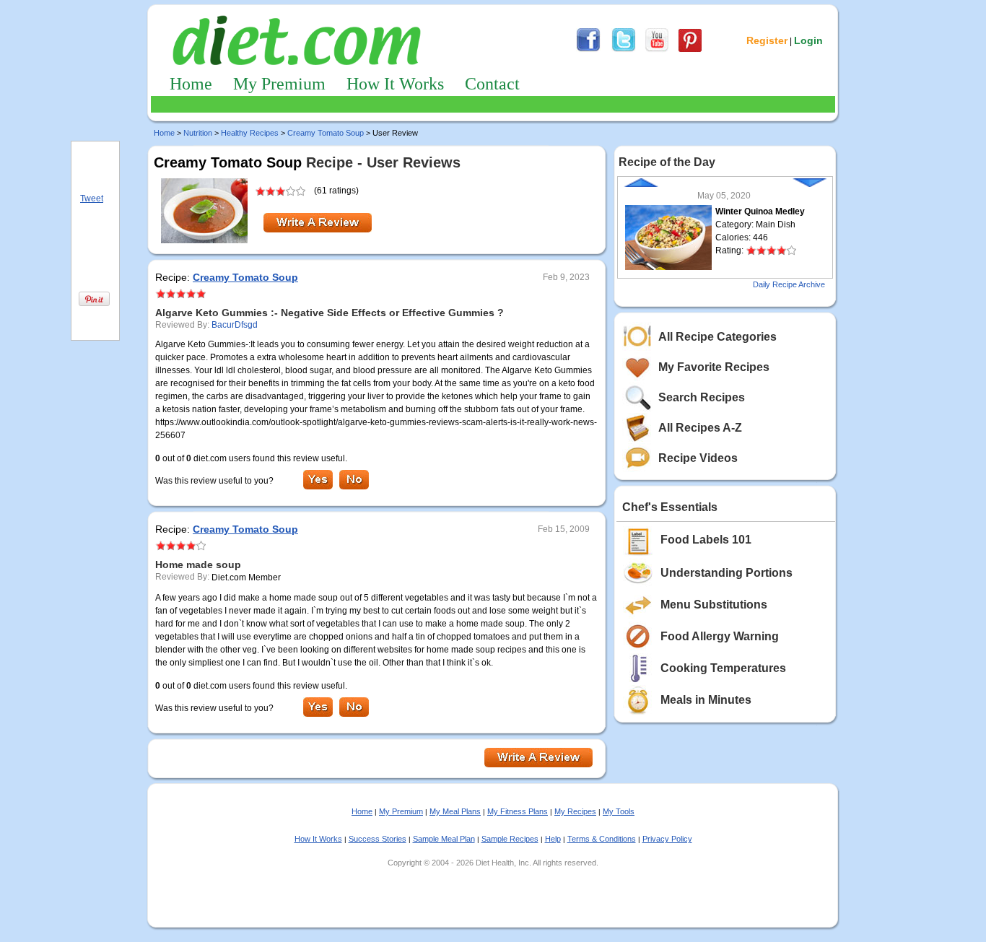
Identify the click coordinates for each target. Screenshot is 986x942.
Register (767, 40)
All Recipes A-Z (700, 428)
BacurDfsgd (234, 325)
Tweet (91, 198)
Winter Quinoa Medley (760, 211)
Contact (492, 83)
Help (553, 838)
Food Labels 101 (705, 539)
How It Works (395, 83)
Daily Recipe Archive (789, 284)
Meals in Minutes (705, 700)
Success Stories (377, 838)
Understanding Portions (726, 573)
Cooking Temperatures (723, 668)
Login (808, 40)
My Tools (618, 811)
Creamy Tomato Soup (325, 132)
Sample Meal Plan (444, 838)
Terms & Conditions (601, 838)
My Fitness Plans (517, 811)
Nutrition (197, 132)
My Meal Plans (455, 811)
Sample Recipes (509, 838)
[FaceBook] (588, 50)
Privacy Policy (667, 838)
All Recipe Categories (717, 337)
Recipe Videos (698, 458)
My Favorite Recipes (713, 367)
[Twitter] (623, 50)
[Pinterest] (690, 50)
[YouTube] (657, 50)
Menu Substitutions (713, 604)
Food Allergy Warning (719, 636)
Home (191, 83)
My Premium (279, 83)
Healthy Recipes (250, 132)
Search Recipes (701, 397)
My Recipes (575, 811)
